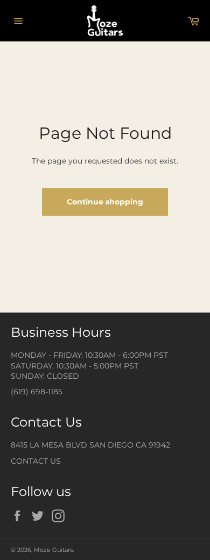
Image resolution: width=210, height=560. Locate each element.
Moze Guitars (53, 550)
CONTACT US (36, 461)
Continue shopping (105, 202)
